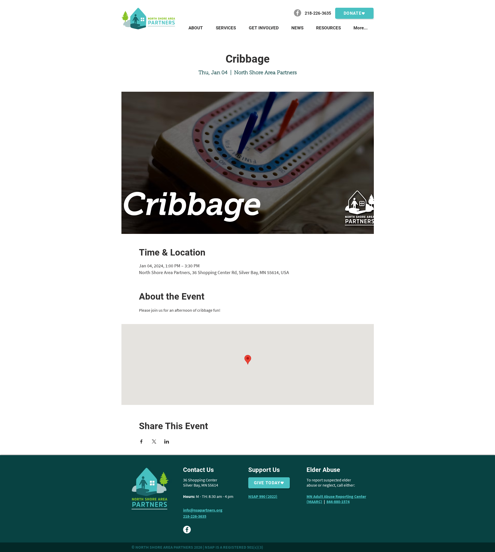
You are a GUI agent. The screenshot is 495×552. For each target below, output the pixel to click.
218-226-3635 (194, 516)
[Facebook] (297, 12)
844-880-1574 (338, 501)
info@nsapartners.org (202, 510)
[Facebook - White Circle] (187, 529)
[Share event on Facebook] (141, 441)
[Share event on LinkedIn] (166, 441)
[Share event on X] (154, 441)
